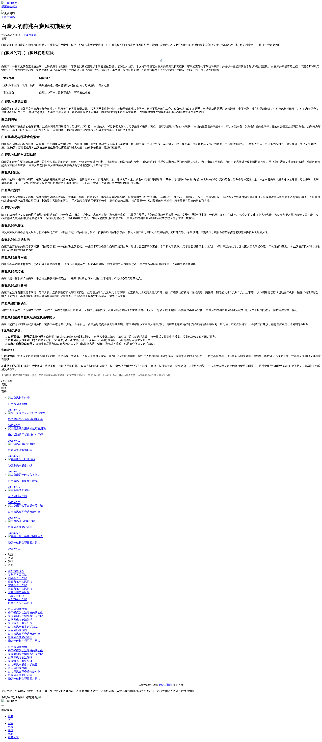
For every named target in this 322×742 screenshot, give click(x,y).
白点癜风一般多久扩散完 (23, 626)
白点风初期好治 (17, 609)
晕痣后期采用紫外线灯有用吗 (25, 616)
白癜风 (11, 17)
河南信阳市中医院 (19, 592)
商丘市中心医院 (17, 599)
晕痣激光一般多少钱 (20, 623)
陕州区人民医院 (17, 574)
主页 (4, 17)
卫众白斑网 (30, 35)
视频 (4, 6)
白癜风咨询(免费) (27, 697)
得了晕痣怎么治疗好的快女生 (25, 612)
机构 (10, 733)
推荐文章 (13, 737)
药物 (10, 726)
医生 (9, 6)
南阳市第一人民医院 (20, 581)
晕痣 (10, 730)
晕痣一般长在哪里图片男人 (24, 640)
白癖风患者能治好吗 (20, 619)
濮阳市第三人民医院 (20, 588)
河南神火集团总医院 (20, 602)
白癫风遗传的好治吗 (20, 637)
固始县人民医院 (17, 578)
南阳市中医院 (16, 571)
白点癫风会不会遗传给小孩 (24, 633)
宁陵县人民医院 (17, 585)
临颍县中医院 (16, 595)
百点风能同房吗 (17, 630)
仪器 (14, 6)
